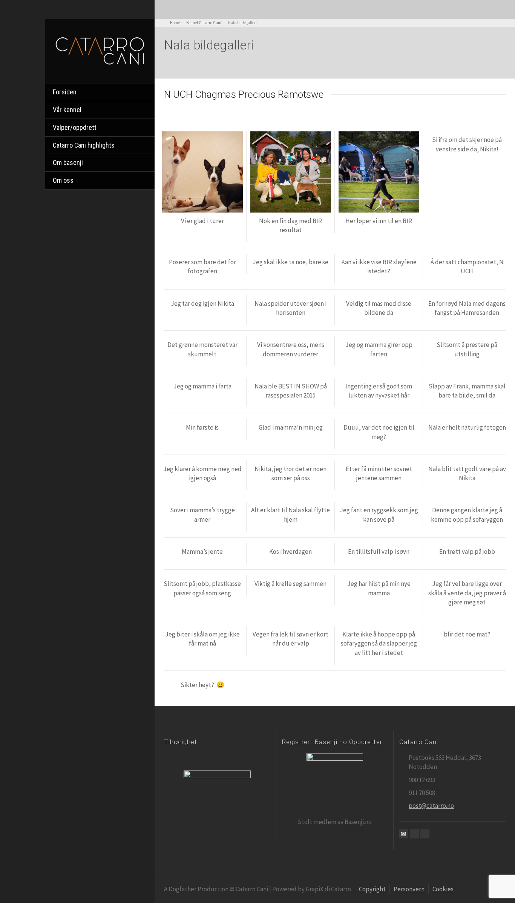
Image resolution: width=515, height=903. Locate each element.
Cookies (443, 889)
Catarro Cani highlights (84, 145)
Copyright (372, 889)
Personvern (409, 889)
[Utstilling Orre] (379, 171)
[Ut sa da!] (202, 171)
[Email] (403, 833)
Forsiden (65, 92)
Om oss (63, 180)
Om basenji (68, 162)
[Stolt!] (290, 171)
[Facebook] (414, 833)
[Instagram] (424, 833)
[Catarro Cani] (100, 50)
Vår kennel (67, 110)
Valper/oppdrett (75, 127)
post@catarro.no (431, 805)
